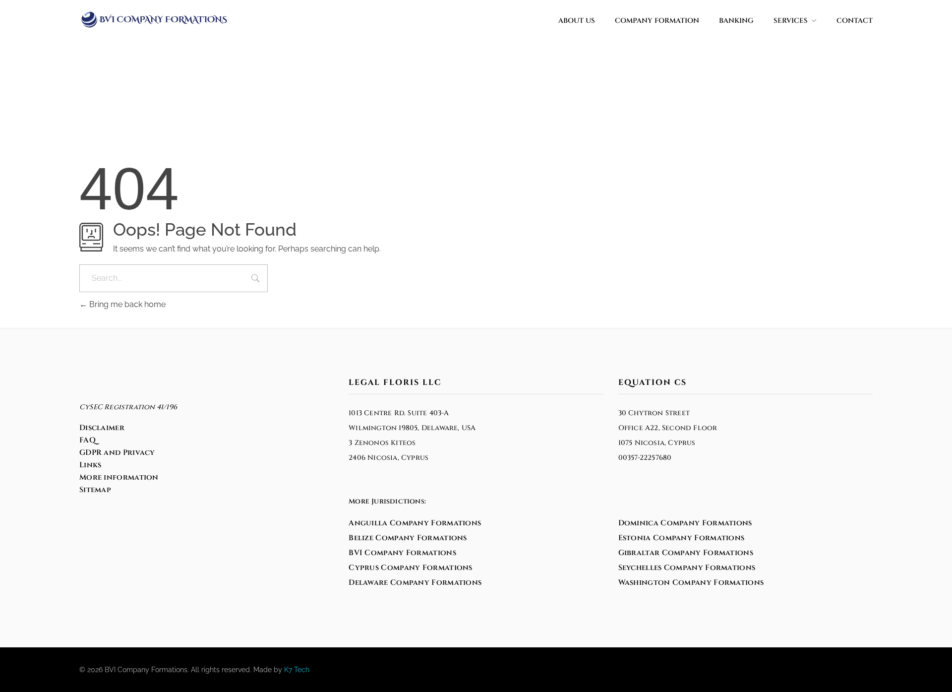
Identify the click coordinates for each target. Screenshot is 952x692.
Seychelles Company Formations (687, 568)
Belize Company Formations (408, 538)
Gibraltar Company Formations (685, 553)
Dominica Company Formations (685, 523)
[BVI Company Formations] (153, 19)
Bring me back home (126, 304)
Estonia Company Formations (681, 538)
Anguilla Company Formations (415, 523)
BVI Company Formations (402, 553)
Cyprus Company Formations (411, 568)
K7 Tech (296, 670)
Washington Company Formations (691, 582)
